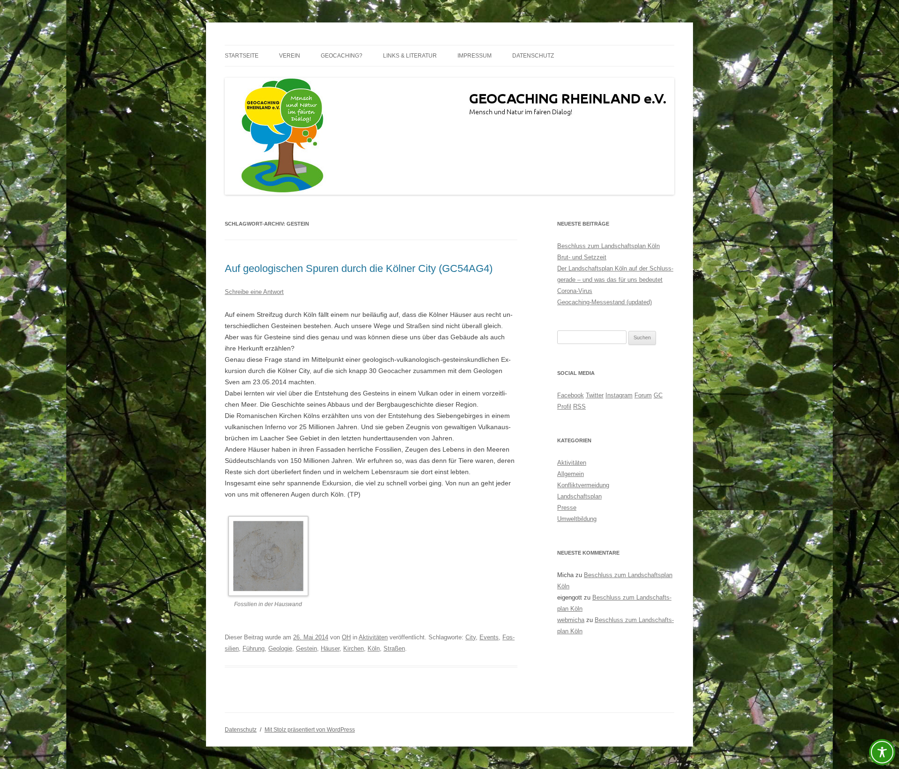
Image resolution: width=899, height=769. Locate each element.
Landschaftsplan (579, 496)
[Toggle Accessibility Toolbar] (882, 752)
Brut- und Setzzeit (581, 257)
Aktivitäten (373, 637)
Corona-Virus (574, 290)
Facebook (570, 395)
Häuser (330, 648)
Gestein (306, 648)
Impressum (474, 55)
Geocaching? (341, 55)
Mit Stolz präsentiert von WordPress (310, 729)
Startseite (241, 55)
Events (489, 637)
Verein (289, 55)
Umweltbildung (577, 518)
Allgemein (570, 473)
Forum (643, 395)
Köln (374, 648)
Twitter (595, 395)
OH (346, 637)
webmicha (570, 619)
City (470, 637)
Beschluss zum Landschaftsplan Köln (608, 245)
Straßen (394, 648)
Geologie (280, 648)
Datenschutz (533, 55)
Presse (566, 507)
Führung (254, 648)
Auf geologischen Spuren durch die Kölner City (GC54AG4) (359, 268)
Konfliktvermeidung (583, 485)
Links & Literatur (410, 55)
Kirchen (353, 648)
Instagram (619, 395)
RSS (579, 406)
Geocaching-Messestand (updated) (604, 302)
